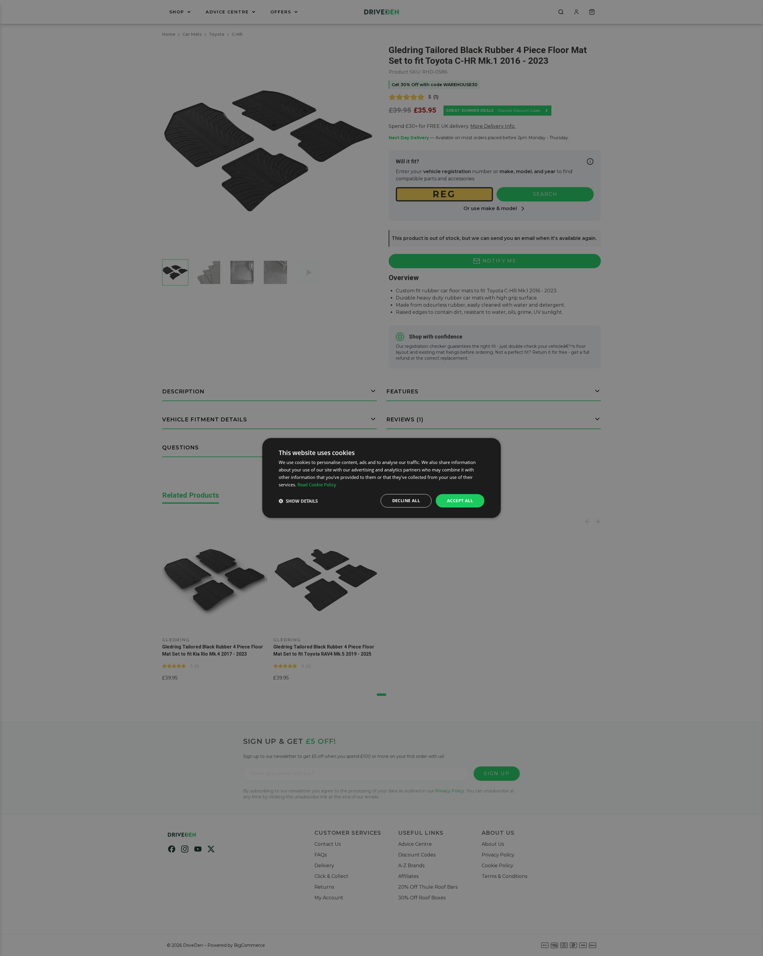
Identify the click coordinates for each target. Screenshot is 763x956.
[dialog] (381, 478)
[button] (298, 501)
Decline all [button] (406, 500)
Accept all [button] (460, 500)
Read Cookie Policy (316, 485)
